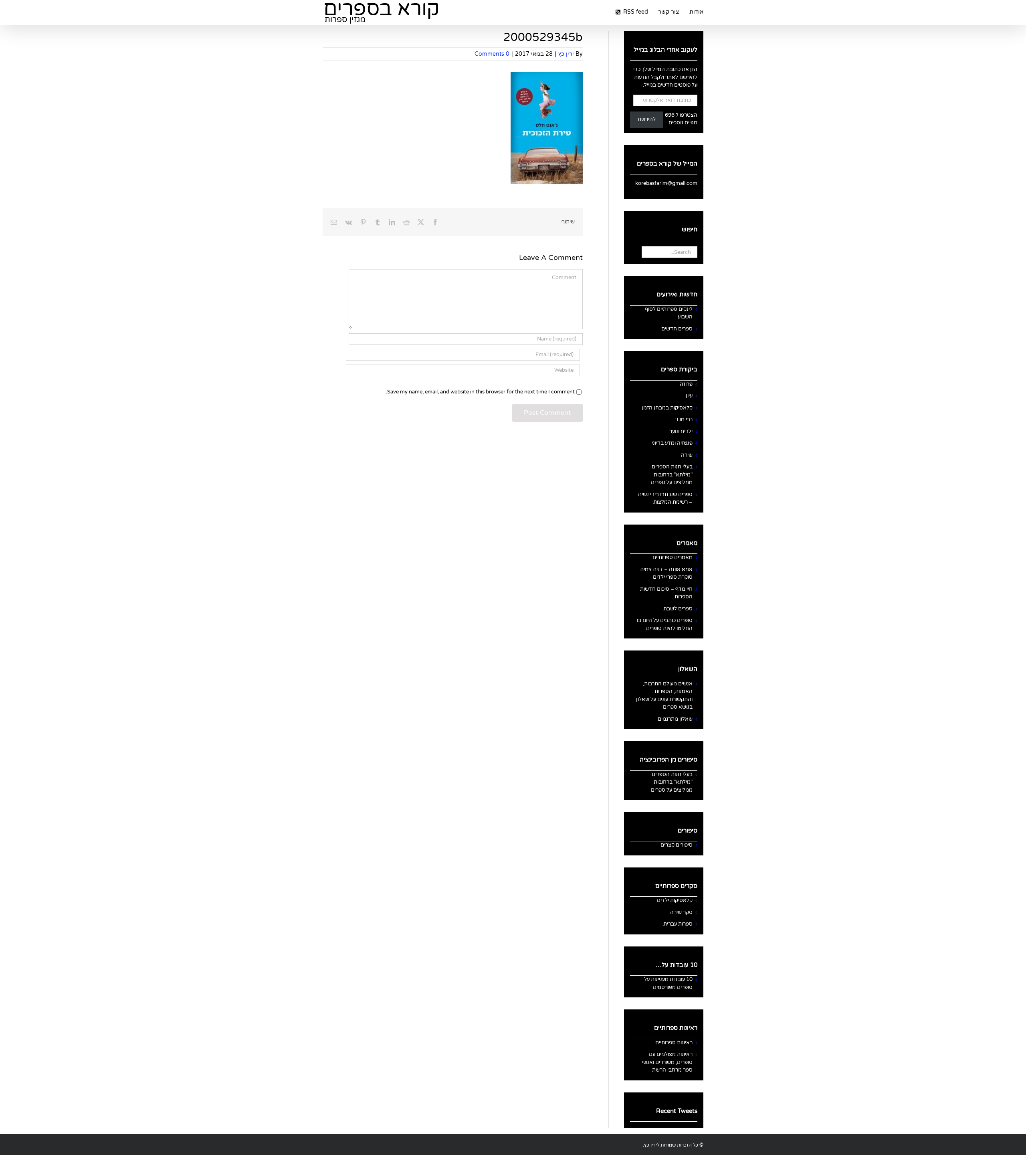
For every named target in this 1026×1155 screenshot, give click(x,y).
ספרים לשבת (678, 609)
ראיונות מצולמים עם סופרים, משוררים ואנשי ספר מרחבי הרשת (667, 1062)
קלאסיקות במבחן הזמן (667, 408)
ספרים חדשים (677, 329)
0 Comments (492, 54)
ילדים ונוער (681, 431)
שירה (687, 455)
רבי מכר (684, 419)
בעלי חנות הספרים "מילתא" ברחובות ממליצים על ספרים (672, 475)
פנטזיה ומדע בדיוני (672, 443)
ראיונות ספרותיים (674, 1043)
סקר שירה (681, 912)
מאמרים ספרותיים (672, 557)
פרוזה (686, 384)
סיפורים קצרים (676, 845)
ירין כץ (566, 54)
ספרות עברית (678, 924)
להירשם (647, 119)
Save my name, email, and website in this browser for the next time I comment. (480, 392)
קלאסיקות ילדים (675, 900)
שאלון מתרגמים (675, 719)
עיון (689, 396)
